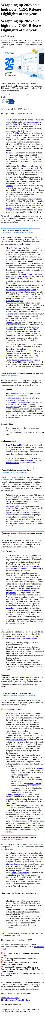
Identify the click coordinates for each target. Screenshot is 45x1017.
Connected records (13, 323)
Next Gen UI (11, 263)
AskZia (15, 133)
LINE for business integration (18, 805)
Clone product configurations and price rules (22, 402)
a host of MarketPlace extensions (17, 933)
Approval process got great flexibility (20, 512)
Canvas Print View (13, 353)
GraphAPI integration (20, 873)
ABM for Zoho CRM (14, 713)
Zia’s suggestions (12, 407)
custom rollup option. (17, 349)
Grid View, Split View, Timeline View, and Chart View (24, 275)
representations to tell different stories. (23, 638)
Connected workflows (14, 506)
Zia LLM (10, 153)
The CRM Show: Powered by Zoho (15, 1000)
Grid (31, 307)
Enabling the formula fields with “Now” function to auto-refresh (22, 330)
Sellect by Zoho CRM (10, 998)
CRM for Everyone (14, 248)
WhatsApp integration (15, 795)
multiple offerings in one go (21, 393)
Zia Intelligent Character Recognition (21, 290)
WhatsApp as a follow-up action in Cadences (25, 826)
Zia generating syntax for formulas (26, 360)
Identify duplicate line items (16, 398)
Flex (23, 307)
